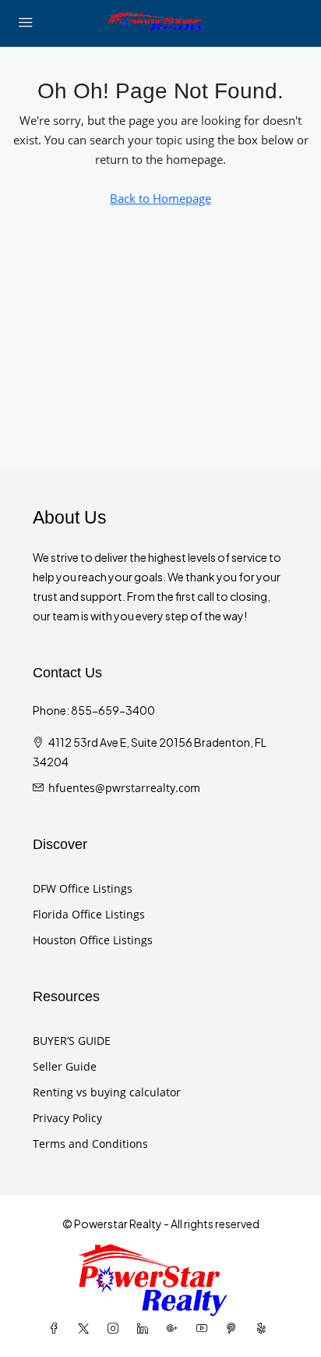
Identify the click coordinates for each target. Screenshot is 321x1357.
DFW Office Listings (82, 888)
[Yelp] (264, 1328)
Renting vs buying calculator (107, 1092)
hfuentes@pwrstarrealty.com (124, 787)
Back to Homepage (160, 198)
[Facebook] (56, 1328)
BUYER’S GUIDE (72, 1040)
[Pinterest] (234, 1328)
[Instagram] (116, 1328)
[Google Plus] (175, 1328)
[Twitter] (86, 1328)
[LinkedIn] (145, 1328)
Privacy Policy (67, 1117)
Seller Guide (65, 1066)
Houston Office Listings (93, 939)
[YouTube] (204, 1328)
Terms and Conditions (90, 1143)
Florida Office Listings (89, 914)
